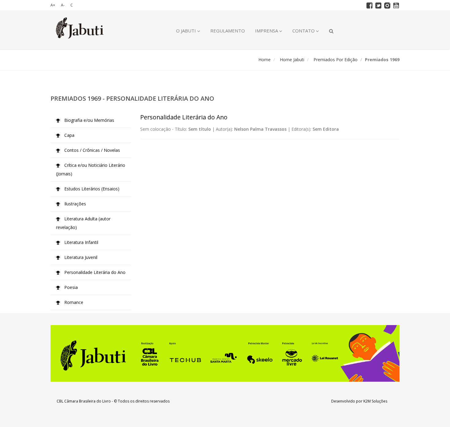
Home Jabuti (292, 59)
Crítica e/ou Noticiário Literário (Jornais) (90, 169)
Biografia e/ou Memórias (88, 120)
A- (63, 5)
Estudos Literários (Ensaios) (91, 189)
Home (264, 59)
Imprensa (267, 31)
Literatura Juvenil (80, 257)
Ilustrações (74, 204)
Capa (68, 135)
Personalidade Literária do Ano (94, 272)
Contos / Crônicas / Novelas (91, 150)
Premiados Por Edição (335, 59)
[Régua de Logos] (225, 353)
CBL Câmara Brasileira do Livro (84, 401)
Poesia (70, 287)
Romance (73, 302)
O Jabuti (186, 31)
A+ (53, 5)
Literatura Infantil (80, 242)
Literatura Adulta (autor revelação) (83, 223)
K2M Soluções (375, 401)
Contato (304, 31)
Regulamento (227, 31)
